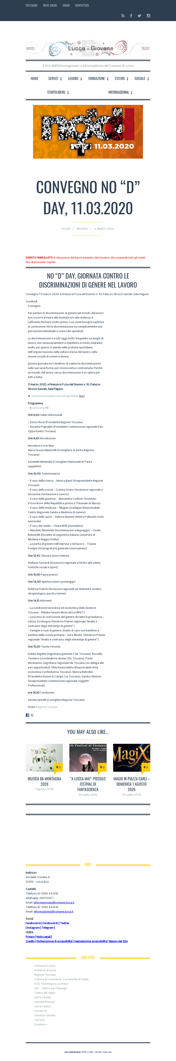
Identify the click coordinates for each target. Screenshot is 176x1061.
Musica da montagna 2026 (44, 781)
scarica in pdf (39, 407)
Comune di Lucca (44, 965)
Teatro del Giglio (44, 992)
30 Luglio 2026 (88, 794)
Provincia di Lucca (45, 970)
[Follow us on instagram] (147, 16)
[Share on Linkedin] (36, 715)
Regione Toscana (47, 706)
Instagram (33, 927)
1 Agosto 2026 (44, 789)
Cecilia (65, 228)
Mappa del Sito (118, 941)
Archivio (82, 228)
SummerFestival (44, 1001)
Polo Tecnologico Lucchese (51, 983)
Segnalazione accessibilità (90, 941)
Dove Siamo (50, 5)
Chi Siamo (32, 5)
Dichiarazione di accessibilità (54, 941)
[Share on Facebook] (27, 715)
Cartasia (39, 1019)
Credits (30, 941)
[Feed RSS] (123, 16)
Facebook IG (33, 923)
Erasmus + (40, 1024)
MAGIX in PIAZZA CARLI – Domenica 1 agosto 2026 (132, 784)
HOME (34, 78)
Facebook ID (50, 923)
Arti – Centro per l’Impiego (50, 988)
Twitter (64, 923)
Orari (66, 5)
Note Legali (43, 936)
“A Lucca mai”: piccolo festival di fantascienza (88, 784)
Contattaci (82, 5)
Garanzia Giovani (44, 1015)
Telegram (48, 927)
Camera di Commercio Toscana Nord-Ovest (61, 979)
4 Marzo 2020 (104, 228)
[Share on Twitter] (32, 715)
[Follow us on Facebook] (131, 16)
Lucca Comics (42, 1006)
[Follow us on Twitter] (139, 16)
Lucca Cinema (42, 997)
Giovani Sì (40, 1010)
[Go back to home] (88, 45)
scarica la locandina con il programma (55, 395)
